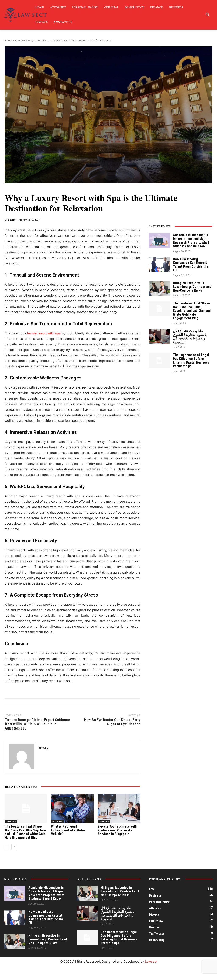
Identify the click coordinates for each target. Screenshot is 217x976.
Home (8, 40)
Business (20, 40)
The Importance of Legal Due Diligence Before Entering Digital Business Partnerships (191, 360)
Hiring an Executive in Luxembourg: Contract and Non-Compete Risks (192, 286)
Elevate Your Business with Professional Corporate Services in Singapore (117, 830)
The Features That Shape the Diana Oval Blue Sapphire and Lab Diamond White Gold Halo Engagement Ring (25, 832)
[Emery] (21, 756)
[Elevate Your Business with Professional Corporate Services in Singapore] (119, 808)
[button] (208, 15)
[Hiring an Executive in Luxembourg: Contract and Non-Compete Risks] (159, 288)
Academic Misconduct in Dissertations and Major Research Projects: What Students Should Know (191, 240)
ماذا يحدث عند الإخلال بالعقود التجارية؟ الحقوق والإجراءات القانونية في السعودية (190, 336)
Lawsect (151, 962)
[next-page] (14, 846)
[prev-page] (7, 846)
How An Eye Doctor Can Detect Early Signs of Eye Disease (112, 721)
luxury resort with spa (44, 333)
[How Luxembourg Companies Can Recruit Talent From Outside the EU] (159, 264)
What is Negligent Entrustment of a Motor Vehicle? (68, 830)
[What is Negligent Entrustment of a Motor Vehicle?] (72, 808)
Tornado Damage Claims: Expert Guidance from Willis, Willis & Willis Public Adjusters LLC (37, 723)
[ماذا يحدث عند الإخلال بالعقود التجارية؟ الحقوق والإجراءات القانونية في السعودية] (159, 336)
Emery (11, 219)
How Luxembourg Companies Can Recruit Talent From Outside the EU (190, 264)
